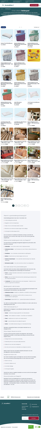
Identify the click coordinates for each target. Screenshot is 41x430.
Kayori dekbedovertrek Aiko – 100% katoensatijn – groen (34, 142)
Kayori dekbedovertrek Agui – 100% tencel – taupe (7, 142)
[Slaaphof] (7, 5)
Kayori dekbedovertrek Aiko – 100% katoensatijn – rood (7, 161)
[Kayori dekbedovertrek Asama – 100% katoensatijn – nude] (34, 171)
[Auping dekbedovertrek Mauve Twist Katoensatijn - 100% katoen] (20, 55)
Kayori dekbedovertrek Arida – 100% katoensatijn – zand (20, 179)
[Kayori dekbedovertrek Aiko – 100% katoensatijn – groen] (34, 134)
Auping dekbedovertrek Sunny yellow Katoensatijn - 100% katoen (20, 83)
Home (2, 8)
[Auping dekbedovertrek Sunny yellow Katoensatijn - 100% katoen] (20, 75)
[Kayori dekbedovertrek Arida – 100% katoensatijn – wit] (7, 171)
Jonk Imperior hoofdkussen (34, 102)
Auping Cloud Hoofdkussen (6, 43)
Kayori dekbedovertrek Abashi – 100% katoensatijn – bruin (34, 123)
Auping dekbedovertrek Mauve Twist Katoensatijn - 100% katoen (20, 64)
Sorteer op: (36, 27)
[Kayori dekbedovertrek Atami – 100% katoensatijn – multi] (7, 191)
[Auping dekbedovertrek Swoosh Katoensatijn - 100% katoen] (34, 75)
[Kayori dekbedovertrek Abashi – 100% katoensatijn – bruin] (34, 114)
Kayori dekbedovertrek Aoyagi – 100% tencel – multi (34, 161)
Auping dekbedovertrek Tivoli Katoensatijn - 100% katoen (6, 103)
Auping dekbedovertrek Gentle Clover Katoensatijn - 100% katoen (34, 44)
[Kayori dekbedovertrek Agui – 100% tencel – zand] (20, 134)
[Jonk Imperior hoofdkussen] (34, 94)
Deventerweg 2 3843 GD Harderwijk (25, 408)
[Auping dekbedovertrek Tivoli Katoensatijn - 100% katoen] (7, 94)
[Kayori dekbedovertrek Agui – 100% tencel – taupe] (7, 134)
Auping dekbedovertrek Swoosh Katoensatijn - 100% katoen (33, 83)
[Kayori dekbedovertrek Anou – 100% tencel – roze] (20, 152)
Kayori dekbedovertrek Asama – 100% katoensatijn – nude (34, 179)
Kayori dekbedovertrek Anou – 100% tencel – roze (20, 161)
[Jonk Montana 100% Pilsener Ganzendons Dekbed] (20, 114)
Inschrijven (33, 418)
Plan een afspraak (34, 5)
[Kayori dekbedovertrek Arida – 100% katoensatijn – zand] (20, 171)
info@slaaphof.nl (35, 406)
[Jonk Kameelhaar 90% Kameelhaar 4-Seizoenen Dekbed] (7, 114)
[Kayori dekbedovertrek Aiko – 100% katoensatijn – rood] (7, 152)
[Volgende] (28, 205)
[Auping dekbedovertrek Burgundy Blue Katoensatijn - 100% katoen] (20, 35)
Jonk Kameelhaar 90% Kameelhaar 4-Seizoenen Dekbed (6, 123)
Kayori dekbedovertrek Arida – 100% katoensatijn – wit (7, 179)
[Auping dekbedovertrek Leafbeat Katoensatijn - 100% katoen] (7, 55)
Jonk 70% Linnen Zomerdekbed (18, 103)
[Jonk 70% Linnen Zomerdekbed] (20, 94)
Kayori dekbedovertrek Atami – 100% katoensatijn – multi (7, 199)
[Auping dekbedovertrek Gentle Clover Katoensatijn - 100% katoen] (34, 35)
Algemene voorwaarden (6, 427)
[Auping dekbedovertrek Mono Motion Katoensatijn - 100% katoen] (7, 75)
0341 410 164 (34, 404)
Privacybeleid (15, 427)
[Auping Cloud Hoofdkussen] (7, 35)
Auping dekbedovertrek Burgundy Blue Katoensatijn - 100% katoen (20, 44)
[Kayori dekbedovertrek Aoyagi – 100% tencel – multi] (34, 152)
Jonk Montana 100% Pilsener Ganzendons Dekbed (20, 122)
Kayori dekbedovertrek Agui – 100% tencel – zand (20, 142)
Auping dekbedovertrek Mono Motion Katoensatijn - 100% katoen (7, 83)
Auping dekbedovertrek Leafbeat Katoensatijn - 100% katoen (7, 64)
